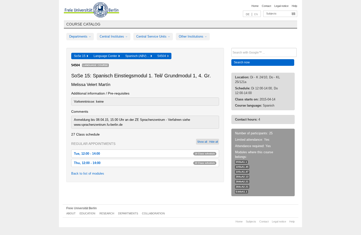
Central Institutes (112, 36)
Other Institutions (191, 36)
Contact (266, 5)
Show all (202, 141)
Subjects (271, 13)
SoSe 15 (80, 56)
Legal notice (281, 5)
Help (294, 5)
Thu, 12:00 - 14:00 (144, 163)
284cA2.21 (242, 186)
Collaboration (153, 213)
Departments (78, 36)
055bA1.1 (241, 162)
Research (106, 213)
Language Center (106, 56)
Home (255, 5)
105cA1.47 (242, 171)
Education (87, 213)
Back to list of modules (87, 173)
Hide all (213, 141)
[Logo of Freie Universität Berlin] (91, 10)
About (71, 213)
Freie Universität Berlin (81, 208)
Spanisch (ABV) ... (138, 56)
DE (248, 14)
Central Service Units (151, 36)
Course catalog (83, 24)
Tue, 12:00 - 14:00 (144, 153)
